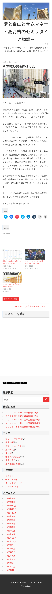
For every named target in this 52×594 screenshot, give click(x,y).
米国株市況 (10, 460)
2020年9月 (10, 545)
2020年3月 (10, 559)
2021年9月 (10, 516)
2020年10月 (10, 541)
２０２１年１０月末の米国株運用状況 (22, 427)
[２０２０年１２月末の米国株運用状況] (12, 277)
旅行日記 (9, 449)
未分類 (8, 453)
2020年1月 (10, 566)
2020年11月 (10, 538)
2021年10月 (10, 512)
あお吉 (16, 62)
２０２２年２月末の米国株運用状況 (21, 412)
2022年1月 (10, 502)
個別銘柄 (9, 442)
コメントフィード (13, 483)
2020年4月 (10, 555)
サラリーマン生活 (10, 299)
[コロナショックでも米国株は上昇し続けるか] (35, 254)
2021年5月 (10, 523)
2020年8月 (10, 548)
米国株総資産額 (12, 464)
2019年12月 (10, 570)
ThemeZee (25, 586)
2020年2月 (10, 563)
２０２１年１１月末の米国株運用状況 (22, 423)
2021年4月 (10, 527)
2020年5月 (10, 552)
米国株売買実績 (12, 456)
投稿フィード (11, 479)
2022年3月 (10, 498)
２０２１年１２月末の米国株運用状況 (22, 419)
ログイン (9, 476)
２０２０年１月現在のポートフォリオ (30, 306)
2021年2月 (10, 530)
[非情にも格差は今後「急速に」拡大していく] (12, 254)
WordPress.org (11, 486)
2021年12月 (10, 505)
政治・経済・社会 (13, 446)
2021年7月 (10, 520)
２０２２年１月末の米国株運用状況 (21, 416)
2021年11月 (10, 509)
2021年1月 (10, 534)
